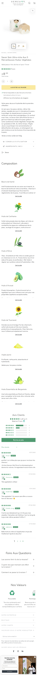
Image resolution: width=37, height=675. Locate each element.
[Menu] (2, 3)
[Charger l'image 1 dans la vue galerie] (13, 46)
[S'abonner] (34, 636)
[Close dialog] (35, 657)
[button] (29, 3)
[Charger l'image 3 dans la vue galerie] (23, 46)
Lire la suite (18, 196)
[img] (6, 453)
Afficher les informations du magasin (15, 98)
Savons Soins (12, 52)
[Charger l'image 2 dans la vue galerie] (18, 46)
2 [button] (17, 541)
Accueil (3, 52)
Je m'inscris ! (9, 671)
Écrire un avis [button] (18, 440)
